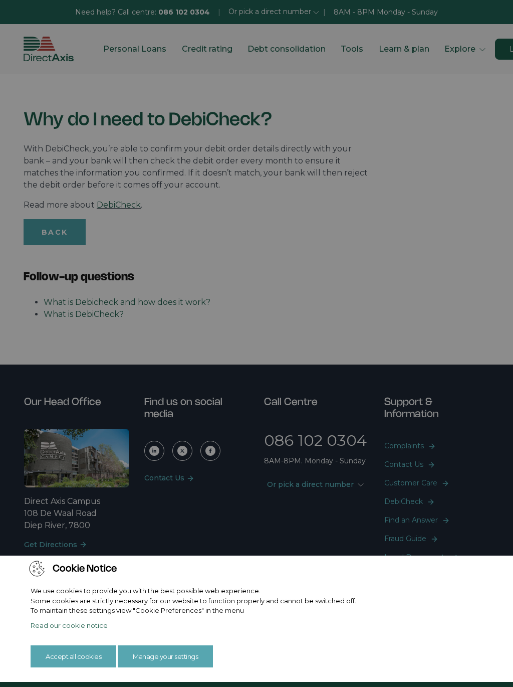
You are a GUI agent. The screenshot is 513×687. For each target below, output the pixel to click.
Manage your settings (165, 656)
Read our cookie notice (69, 625)
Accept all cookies (73, 656)
